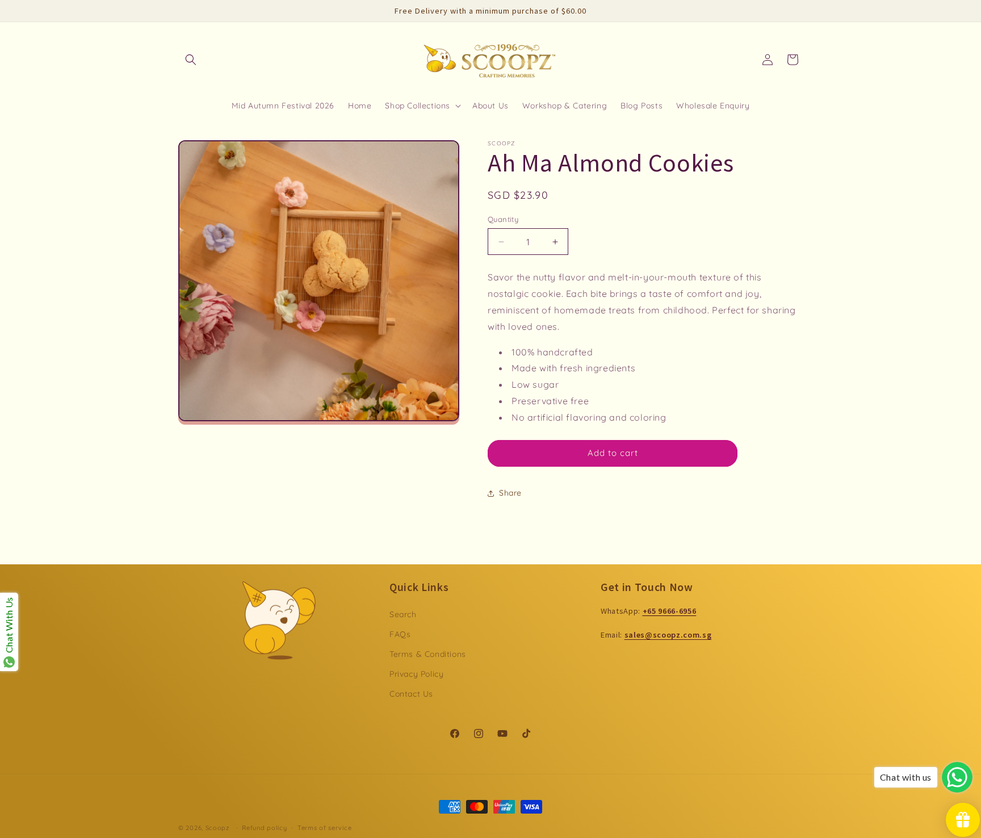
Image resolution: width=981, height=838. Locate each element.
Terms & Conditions (427, 654)
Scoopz (219, 828)
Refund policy (264, 828)
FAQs (399, 634)
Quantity (503, 219)
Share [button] (510, 493)
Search (403, 614)
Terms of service (324, 828)
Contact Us (411, 694)
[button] (190, 59)
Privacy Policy (416, 674)
